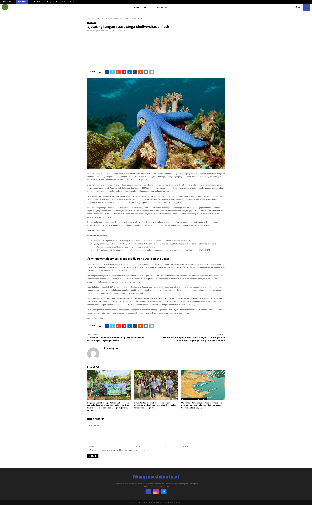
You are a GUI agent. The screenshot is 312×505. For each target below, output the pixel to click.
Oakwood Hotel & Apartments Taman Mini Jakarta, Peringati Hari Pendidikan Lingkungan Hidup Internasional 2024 (193, 339)
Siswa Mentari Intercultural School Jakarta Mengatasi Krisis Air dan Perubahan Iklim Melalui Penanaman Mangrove (155, 405)
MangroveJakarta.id (156, 477)
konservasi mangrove (111, 225)
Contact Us (161, 7)
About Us (148, 7)
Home (136, 7)
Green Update (92, 22)
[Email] (300, 7)
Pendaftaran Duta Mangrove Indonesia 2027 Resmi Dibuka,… (55, 2)
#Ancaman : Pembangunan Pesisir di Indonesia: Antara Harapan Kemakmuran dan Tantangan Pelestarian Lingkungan (202, 405)
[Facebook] (294, 7)
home (114, 276)
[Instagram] (297, 7)
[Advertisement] (156, 50)
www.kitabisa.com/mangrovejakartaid (183, 225)
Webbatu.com (176, 502)
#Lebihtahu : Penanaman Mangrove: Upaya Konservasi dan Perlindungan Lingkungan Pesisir (115, 339)
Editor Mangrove (94, 31)
